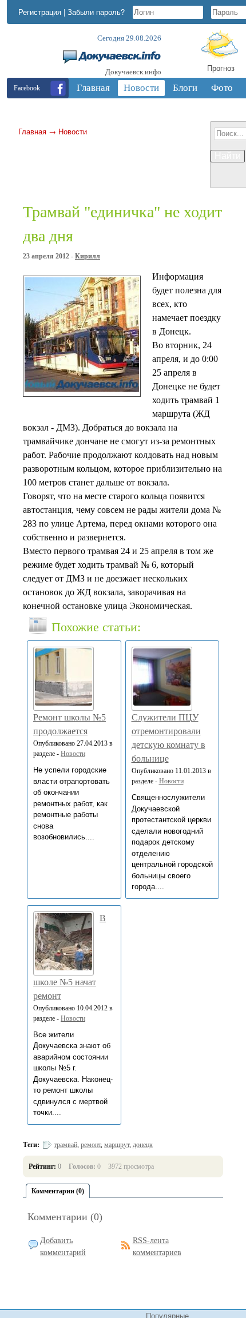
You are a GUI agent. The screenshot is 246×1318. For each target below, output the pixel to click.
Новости (72, 131)
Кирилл (87, 256)
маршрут (116, 1145)
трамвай (65, 1145)
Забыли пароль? (96, 11)
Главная (32, 131)
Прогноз (221, 67)
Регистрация (39, 11)
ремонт (91, 1145)
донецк (143, 1145)
